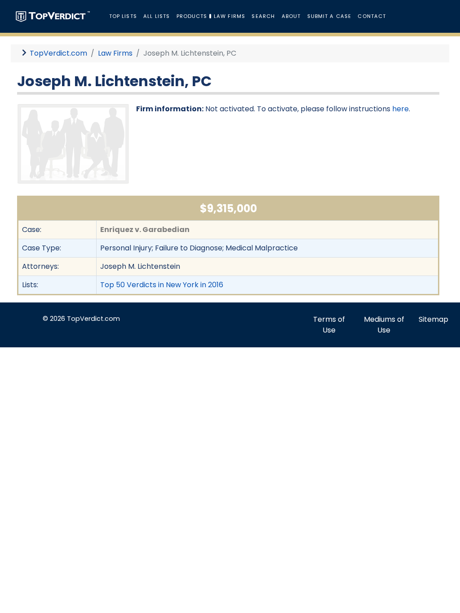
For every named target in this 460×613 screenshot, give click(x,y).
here (400, 109)
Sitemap (433, 319)
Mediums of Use (384, 324)
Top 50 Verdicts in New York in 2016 (161, 285)
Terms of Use (329, 324)
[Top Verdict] (53, 16)
